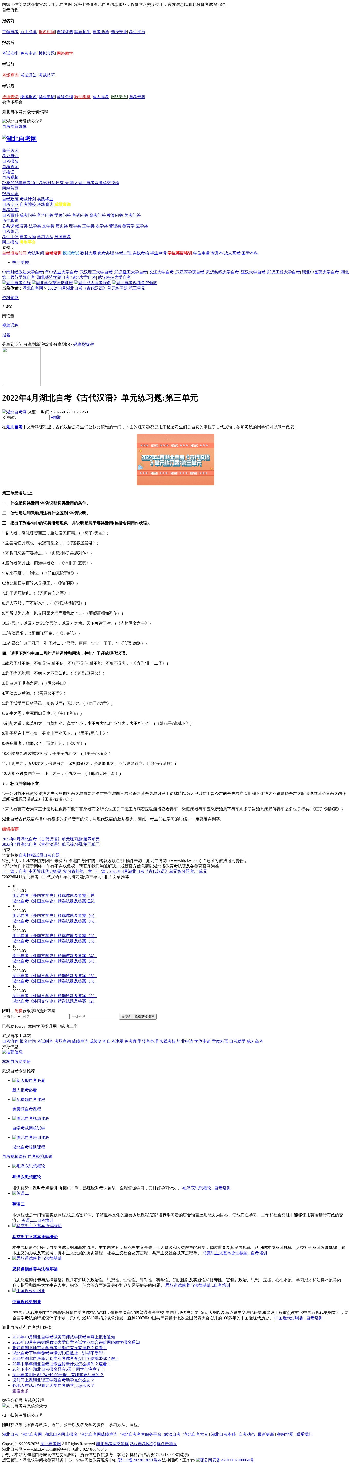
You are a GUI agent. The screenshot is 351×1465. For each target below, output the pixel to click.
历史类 (62, 226)
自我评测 (65, 32)
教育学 (128, 226)
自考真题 (51, 855)
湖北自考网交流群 (112, 1444)
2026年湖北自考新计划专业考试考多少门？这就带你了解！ (65, 1358)
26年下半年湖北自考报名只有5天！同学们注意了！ (58, 1369)
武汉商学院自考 (190, 272)
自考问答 (10, 210)
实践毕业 (45, 199)
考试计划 (28, 199)
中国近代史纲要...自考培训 (298, 1318)
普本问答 (45, 215)
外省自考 (62, 237)
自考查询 (10, 166)
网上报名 (10, 242)
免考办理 (106, 253)
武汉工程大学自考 (283, 272)
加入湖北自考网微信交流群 (94, 183)
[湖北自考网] (19, 138)
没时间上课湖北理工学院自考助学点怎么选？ (53, 1380)
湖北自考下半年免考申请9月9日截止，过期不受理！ (59, 1353)
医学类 (142, 226)
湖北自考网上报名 (61, 1434)
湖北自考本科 (223, 1434)
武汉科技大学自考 (114, 277)
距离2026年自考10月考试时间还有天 (36, 183)
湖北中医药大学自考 (320, 272)
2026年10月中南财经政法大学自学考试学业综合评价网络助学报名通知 (76, 1342)
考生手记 (10, 237)
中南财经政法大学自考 (22, 272)
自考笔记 (10, 231)
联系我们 (304, 1434)
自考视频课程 (14, 1156)
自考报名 (10, 161)
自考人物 (28, 237)
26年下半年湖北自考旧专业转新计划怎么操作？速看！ (61, 1364)
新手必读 (28, 32)
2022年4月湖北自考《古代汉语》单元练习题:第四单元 (51, 839)
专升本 (217, 253)
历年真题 (10, 220)
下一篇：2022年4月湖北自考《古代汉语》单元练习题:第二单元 (150, 871)
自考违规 (115, 1041)
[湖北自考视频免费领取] (134, 283)
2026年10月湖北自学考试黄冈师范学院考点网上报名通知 (63, 1337)
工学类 (88, 226)
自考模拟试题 (31, 855)
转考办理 (123, 253)
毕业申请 (47, 97)
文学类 (48, 226)
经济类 (21, 226)
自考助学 (101, 32)
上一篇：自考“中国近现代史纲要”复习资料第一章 (47, 871)
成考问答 (28, 215)
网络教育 (119, 97)
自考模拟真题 (40, 1156)
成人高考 (101, 97)
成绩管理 (65, 97)
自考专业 (10, 204)
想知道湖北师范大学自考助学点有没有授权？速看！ (59, 1348)
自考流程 (10, 1041)
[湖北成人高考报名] (92, 283)
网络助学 (65, 53)
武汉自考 (172, 1434)
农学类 (102, 226)
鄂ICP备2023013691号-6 (139, 1460)
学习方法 (45, 237)
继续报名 (28, 97)
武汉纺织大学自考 (222, 272)
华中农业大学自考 (61, 272)
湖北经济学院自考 (53, 277)
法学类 (35, 226)
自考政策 (10, 199)
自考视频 (10, 177)
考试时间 (36, 253)
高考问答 (97, 215)
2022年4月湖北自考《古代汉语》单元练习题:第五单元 (51, 844)
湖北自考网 (33, 288)
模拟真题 (47, 53)
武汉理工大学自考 (96, 272)
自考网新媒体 (14, 126)
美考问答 (132, 215)
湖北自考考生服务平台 (141, 1434)
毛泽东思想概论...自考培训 (206, 1188)
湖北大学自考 (83, 277)
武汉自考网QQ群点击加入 (153, 1444)
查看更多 (20, 1391)
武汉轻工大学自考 (130, 272)
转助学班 (82, 97)
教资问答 (115, 215)
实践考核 (141, 253)
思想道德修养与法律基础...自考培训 (197, 1285)
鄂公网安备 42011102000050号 (227, 1460)
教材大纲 (88, 253)
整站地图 (285, 1434)
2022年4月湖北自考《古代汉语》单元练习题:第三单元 (96, 288)
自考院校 (28, 204)
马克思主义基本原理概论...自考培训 (234, 1253)
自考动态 (246, 1434)
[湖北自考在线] (16, 283)
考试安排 (10, 53)
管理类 (115, 226)
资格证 (8, 172)
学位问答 (62, 215)
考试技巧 (47, 75)
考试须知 (28, 75)
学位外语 (220, 1041)
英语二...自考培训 (37, 1220)
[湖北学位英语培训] (52, 283)
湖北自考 (14, 427)
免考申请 (28, 53)
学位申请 (201, 253)
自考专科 (137, 97)
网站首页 (10, 188)
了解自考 (10, 32)
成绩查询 (10, 97)
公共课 (8, 226)
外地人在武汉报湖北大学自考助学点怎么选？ (53, 1385)
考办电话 (10, 156)
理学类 (75, 226)
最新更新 (266, 1434)
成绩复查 (97, 1041)
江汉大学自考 (253, 272)
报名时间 (47, 32)
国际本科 (250, 253)
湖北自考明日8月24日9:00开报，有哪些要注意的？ (58, 1375)
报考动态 (10, 193)
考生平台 (137, 32)
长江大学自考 (161, 272)
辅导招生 (82, 32)
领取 (56, 417)
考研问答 (80, 215)
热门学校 (20, 262)
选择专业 (119, 32)
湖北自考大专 (195, 1434)
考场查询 (10, 75)
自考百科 (10, 215)
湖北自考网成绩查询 (98, 1434)
